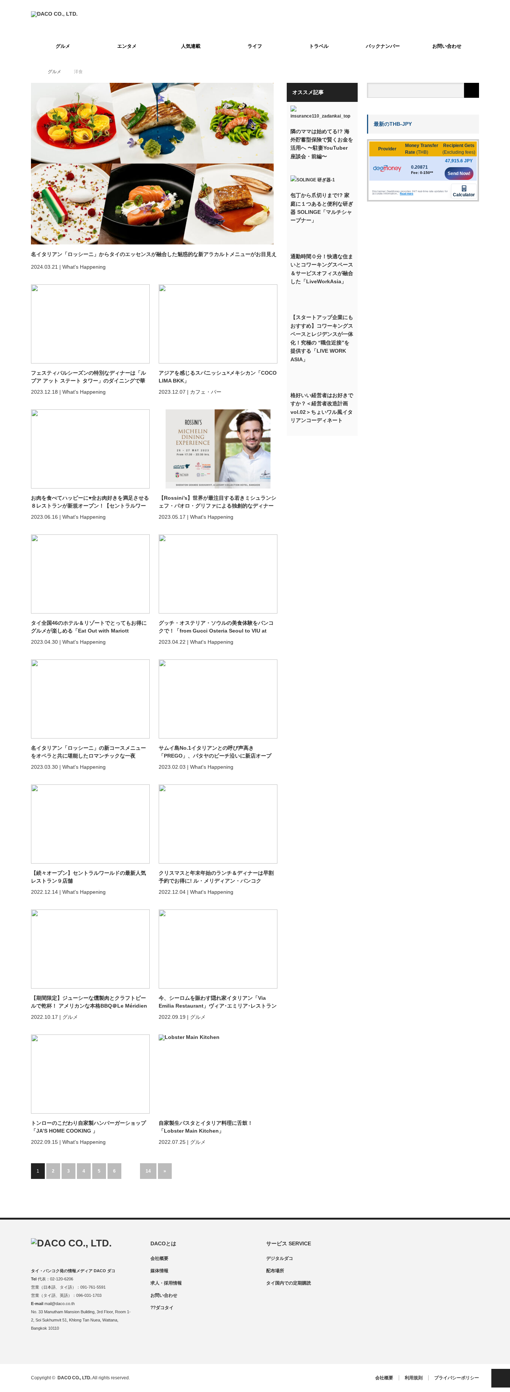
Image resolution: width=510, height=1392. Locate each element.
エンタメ (127, 46)
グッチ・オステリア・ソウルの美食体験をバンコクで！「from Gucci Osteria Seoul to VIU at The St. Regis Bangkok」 (216, 627)
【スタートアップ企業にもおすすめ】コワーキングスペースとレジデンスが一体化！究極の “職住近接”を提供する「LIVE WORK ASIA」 (321, 338)
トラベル (319, 46)
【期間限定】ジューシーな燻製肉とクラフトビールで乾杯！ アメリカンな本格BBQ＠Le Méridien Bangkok (89, 1002)
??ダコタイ (162, 1307)
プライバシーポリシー (456, 1377)
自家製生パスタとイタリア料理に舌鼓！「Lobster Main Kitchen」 (206, 1127)
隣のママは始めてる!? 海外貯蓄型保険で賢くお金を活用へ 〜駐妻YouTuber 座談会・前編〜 (321, 143)
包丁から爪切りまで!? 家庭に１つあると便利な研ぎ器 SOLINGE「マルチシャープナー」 (321, 207)
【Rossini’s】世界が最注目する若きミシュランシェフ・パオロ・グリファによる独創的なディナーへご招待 (217, 502)
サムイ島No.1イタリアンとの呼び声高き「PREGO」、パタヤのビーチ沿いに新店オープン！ (215, 752)
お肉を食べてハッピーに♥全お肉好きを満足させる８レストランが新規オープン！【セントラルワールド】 (90, 502)
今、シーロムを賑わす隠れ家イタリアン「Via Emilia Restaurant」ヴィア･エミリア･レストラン (218, 1002)
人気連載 (190, 46)
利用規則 (414, 1377)
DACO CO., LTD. (74, 1377)
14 (148, 1171)
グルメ (63, 46)
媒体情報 (159, 1270)
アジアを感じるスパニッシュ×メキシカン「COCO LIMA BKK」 (218, 377)
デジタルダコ (279, 1258)
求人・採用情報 (166, 1283)
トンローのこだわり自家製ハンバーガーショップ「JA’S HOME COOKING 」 (88, 1127)
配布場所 (275, 1270)
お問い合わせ (446, 46)
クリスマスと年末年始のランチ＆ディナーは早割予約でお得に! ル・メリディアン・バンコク (216, 877)
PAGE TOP (500, 1378)
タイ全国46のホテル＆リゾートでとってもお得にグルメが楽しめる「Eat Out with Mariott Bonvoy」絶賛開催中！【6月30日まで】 (89, 627)
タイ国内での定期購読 (288, 1283)
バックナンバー (383, 46)
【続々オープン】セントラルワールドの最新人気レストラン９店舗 (88, 877)
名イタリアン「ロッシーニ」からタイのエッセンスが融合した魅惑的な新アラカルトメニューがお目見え (154, 254)
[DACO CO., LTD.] (54, 14)
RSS (80, 1348)
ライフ (255, 46)
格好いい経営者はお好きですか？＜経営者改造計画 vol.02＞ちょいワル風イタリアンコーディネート (321, 407)
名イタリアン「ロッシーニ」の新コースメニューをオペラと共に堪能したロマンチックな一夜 (88, 752)
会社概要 (159, 1258)
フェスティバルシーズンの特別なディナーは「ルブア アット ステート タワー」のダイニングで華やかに (88, 377)
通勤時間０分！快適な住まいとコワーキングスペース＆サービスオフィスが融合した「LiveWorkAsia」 (321, 268)
